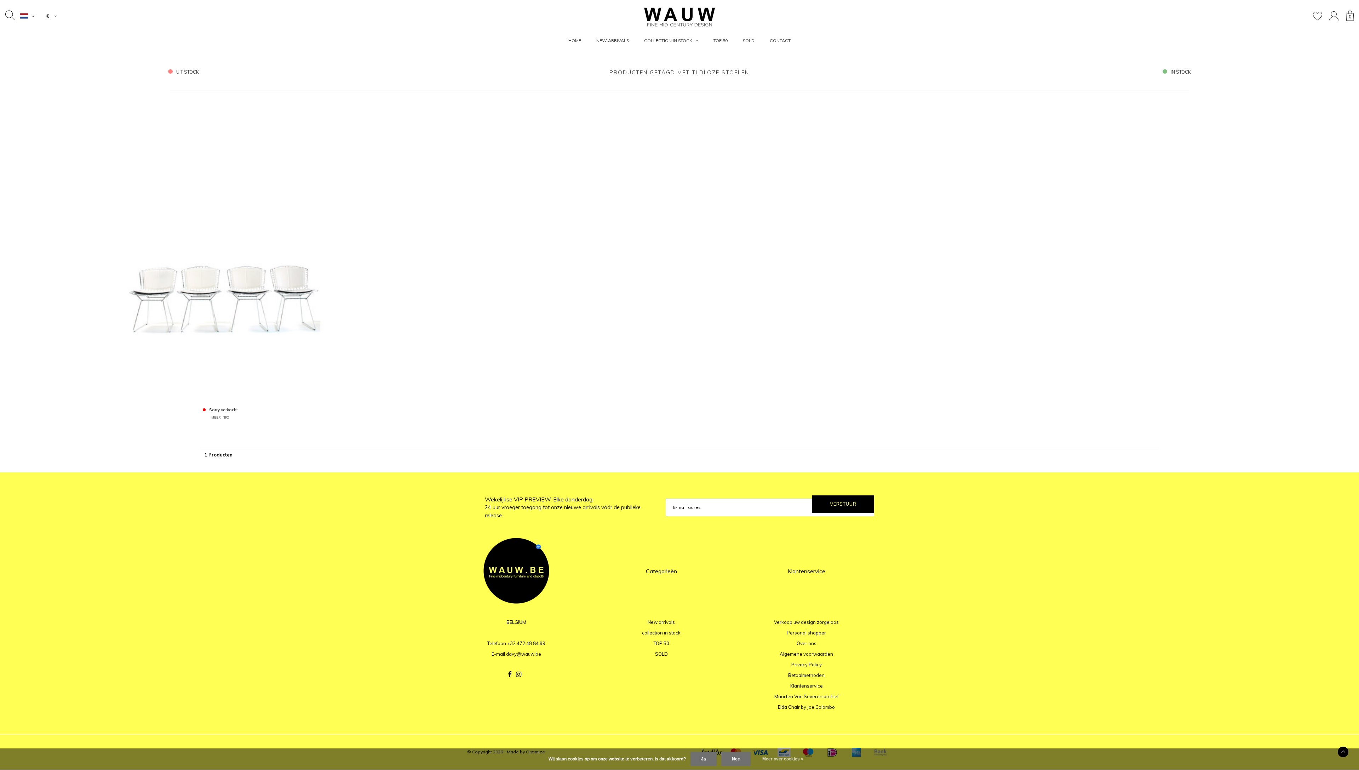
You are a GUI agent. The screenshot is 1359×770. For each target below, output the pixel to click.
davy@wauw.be (523, 654)
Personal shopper (806, 633)
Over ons (806, 643)
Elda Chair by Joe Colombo (806, 707)
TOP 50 (720, 40)
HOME (574, 40)
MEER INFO (220, 417)
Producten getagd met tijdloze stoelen (679, 72)
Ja (703, 759)
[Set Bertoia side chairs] (220, 249)
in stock (1181, 72)
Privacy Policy (806, 664)
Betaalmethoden (806, 675)
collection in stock (668, 40)
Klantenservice (806, 686)
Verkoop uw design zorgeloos (806, 622)
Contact (780, 40)
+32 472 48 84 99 (526, 643)
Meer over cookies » (782, 759)
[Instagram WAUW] (518, 674)
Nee (736, 759)
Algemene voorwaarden (806, 654)
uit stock (187, 72)
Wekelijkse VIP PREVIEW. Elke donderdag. (563, 507)
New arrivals (612, 40)
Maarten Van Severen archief (806, 696)
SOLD (749, 40)
